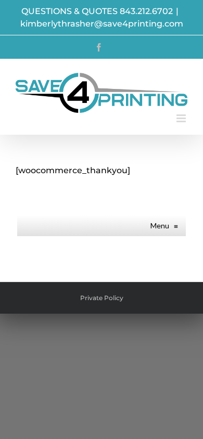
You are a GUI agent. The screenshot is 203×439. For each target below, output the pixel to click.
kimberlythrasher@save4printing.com (101, 24)
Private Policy (101, 298)
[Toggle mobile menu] (181, 118)
